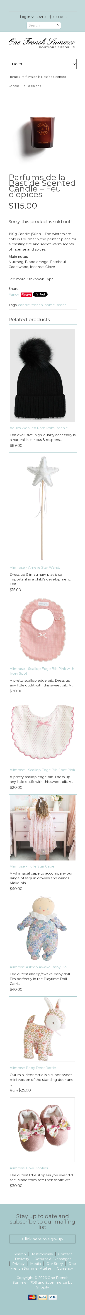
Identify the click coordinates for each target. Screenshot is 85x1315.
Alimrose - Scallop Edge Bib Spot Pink (42, 770)
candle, (24, 305)
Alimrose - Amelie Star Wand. (35, 567)
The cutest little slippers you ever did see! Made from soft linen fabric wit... (41, 1177)
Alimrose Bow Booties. (29, 1168)
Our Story (54, 1263)
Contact (65, 1254)
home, (50, 305)
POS (33, 1282)
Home (13, 77)
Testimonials (42, 1254)
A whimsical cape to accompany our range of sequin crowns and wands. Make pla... (41, 878)
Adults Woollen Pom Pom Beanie (39, 428)
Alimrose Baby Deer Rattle (33, 1068)
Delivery (22, 1259)
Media (35, 1263)
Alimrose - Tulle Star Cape (32, 866)
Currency (65, 1268)
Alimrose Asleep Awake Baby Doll (39, 967)
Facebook (38, 6)
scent (61, 305)
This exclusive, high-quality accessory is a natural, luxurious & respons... (42, 437)
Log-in (25, 17)
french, (38, 305)
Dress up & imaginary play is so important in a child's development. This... (40, 579)
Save (28, 294)
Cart (52, 17)
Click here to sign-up (42, 1239)
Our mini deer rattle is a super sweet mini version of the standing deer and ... (41, 1079)
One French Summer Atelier (43, 1266)
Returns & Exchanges (53, 1259)
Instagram (46, 6)
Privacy (18, 1263)
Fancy (14, 294)
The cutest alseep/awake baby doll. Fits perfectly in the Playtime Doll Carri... (40, 979)
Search (34, 25)
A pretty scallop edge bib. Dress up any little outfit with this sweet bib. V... (41, 682)
